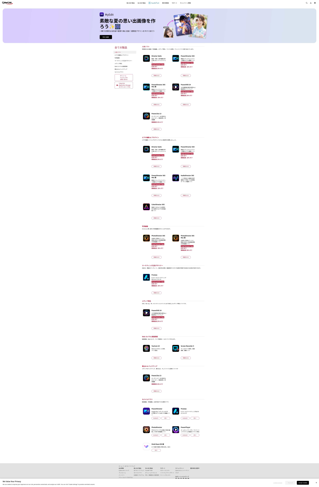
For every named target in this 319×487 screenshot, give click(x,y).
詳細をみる (156, 75)
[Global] (315, 3)
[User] (311, 3)
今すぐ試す (106, 37)
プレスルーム (122, 473)
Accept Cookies (303, 483)
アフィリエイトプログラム (126, 477)
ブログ (177, 473)
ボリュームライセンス (151, 473)
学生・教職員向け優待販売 (152, 475)
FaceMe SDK (148, 470)
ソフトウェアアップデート (167, 473)
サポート (174, 3)
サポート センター (165, 470)
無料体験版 (165, 3)
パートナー (122, 475)
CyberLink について (124, 470)
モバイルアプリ (138, 473)
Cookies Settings (277, 483)
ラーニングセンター (165, 475)
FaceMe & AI (155, 3)
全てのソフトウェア (139, 470)
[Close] (316, 482)
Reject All (290, 483)
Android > (156, 418)
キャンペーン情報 (185, 3)
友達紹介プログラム (139, 475)
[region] (159, 483)
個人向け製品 (131, 3)
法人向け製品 (142, 3)
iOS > (165, 418)
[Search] (307, 3)
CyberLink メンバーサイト (182, 470)
